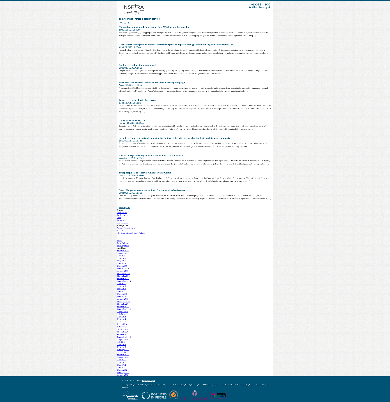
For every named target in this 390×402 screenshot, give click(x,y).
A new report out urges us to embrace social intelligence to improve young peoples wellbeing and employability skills (176, 44)
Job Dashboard (123, 223)
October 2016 (123, 251)
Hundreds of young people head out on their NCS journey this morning (154, 27)
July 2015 (121, 284)
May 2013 (121, 347)
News (119, 240)
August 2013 (122, 339)
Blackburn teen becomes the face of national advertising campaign (152, 82)
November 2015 (124, 276)
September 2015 (124, 281)
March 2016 (122, 266)
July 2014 (121, 314)
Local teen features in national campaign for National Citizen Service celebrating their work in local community (174, 138)
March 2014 (122, 324)
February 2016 (123, 268)
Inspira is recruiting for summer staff (137, 65)
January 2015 (122, 299)
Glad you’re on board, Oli (132, 120)
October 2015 (123, 279)
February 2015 (123, 296)
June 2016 (121, 258)
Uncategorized (123, 246)
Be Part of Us (122, 215)
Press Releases (123, 243)
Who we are (122, 213)
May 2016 (121, 261)
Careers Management (126, 228)
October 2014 (123, 307)
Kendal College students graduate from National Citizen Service (151, 155)
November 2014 (124, 304)
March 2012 (122, 370)
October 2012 (123, 355)
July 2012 (121, 360)
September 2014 (124, 309)
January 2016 (122, 271)
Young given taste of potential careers (137, 100)
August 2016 (122, 253)
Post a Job (121, 220)
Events (120, 230)
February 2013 (123, 350)
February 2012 (123, 373)
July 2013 (121, 342)
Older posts (124, 23)
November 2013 (124, 332)
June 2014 (121, 317)
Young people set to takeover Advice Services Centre (145, 173)
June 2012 (121, 362)
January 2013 (122, 352)
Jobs (119, 218)
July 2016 (121, 256)
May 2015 (121, 289)
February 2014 (123, 327)
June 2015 (121, 286)
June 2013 (121, 345)
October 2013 (123, 334)
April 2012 (121, 367)
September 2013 (124, 337)
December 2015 (123, 274)
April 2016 (121, 263)
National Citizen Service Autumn (131, 233)
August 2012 (122, 357)
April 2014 (121, 322)
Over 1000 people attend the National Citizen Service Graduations (152, 190)
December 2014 (123, 301)
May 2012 (121, 365)
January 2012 (122, 375)
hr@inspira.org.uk (259, 7)
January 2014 (122, 329)
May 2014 (121, 319)
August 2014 (122, 312)
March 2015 (122, 294)
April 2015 (121, 291)
